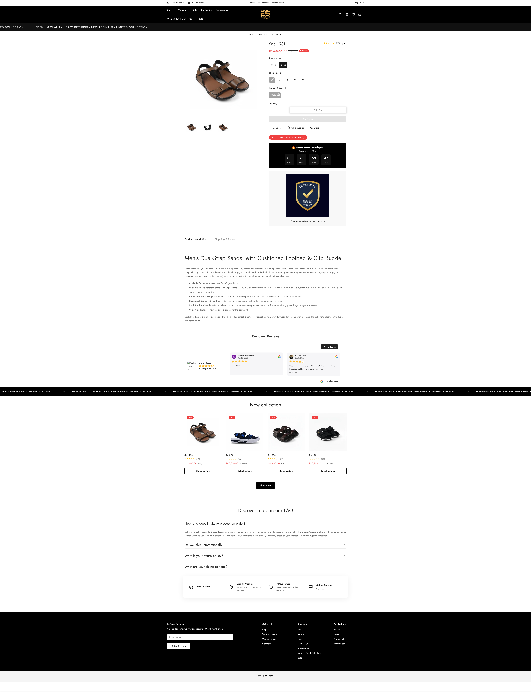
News (336, 633)
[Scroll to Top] (525, 677)
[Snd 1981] (203, 431)
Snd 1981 (189, 454)
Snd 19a (272, 454)
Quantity (273, 103)
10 (302, 79)
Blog (264, 629)
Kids (194, 9)
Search (337, 629)
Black (283, 64)
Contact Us (206, 9)
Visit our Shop (269, 638)
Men (169, 9)
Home (250, 34)
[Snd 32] (328, 431)
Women (182, 9)
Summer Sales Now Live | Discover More (265, 2)
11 (310, 79)
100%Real (275, 94)
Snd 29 (229, 454)
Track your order (269, 633)
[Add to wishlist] (343, 44)
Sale (201, 18)
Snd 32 (312, 454)
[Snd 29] (245, 431)
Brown (273, 64)
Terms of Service (341, 643)
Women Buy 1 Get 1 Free (179, 18)
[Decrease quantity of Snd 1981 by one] (272, 110)
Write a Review (329, 346)
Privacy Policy (340, 638)
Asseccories (222, 9)
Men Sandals (264, 34)
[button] (359, 14)
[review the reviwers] (239, 356)
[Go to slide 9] (287, 377)
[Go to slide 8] (285, 377)
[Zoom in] (256, 46)
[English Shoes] (266, 14)
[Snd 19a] (286, 431)
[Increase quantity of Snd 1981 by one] (284, 110)
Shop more (265, 485)
